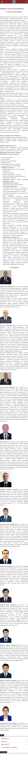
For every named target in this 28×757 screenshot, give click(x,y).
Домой (1, 4)
